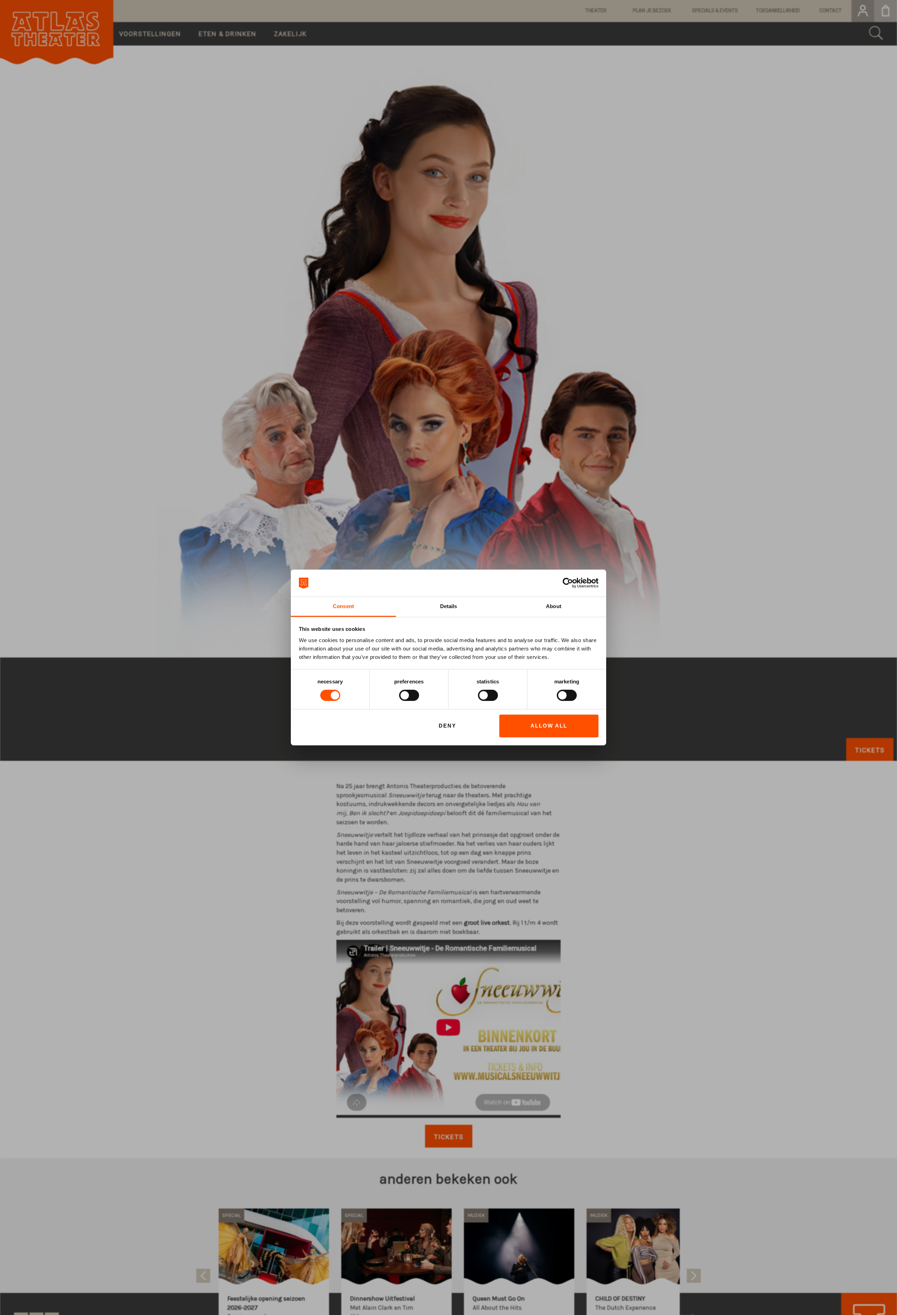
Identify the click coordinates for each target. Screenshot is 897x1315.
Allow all (548, 726)
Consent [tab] (343, 606)
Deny (447, 726)
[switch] (409, 695)
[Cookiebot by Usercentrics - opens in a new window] (567, 583)
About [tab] (553, 606)
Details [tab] (448, 606)
